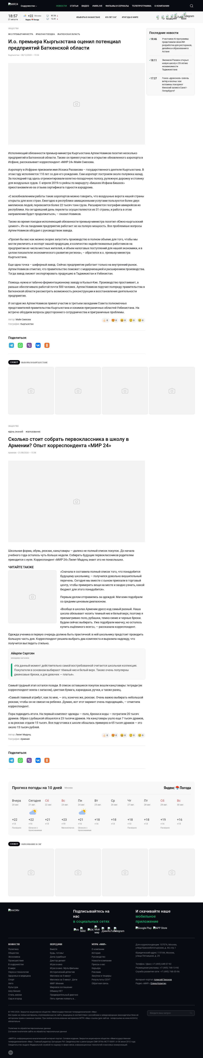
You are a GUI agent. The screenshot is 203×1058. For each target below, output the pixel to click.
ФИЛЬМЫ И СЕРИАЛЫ (117, 6)
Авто (10, 983)
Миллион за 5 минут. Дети (63, 979)
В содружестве (16, 964)
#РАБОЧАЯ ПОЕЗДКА (45, 34)
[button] (29, 6)
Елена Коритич (158, 983)
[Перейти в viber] (29, 345)
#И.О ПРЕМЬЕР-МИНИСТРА (20, 34)
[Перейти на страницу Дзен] (105, 930)
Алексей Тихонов (163, 979)
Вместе (53, 949)
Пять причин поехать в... (63, 998)
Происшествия (16, 960)
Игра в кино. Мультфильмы (64, 968)
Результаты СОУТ (101, 979)
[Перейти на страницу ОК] (91, 929)
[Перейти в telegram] (11, 345)
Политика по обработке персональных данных (29, 1028)
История (96, 953)
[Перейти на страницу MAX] (83, 930)
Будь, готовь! (57, 953)
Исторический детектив (62, 972)
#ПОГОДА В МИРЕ (130, 17)
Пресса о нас (98, 964)
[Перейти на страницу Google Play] (144, 930)
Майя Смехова (23, 319)
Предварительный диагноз (64, 995)
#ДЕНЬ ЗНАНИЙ (15, 432)
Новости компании (101, 960)
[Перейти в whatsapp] (20, 345)
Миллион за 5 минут (60, 976)
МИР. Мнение (57, 983)
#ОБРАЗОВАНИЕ (33, 432)
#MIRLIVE (97, 6)
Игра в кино (56, 964)
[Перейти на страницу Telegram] (119, 930)
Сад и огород (15, 998)
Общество (13, 953)
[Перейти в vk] (38, 345)
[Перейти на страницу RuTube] (112, 930)
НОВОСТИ (61, 6)
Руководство (98, 957)
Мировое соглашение (61, 987)
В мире (11, 968)
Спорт (11, 979)
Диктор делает (57, 960)
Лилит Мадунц (23, 734)
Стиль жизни (15, 995)
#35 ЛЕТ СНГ (111, 17)
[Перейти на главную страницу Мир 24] (13, 6)
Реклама (96, 972)
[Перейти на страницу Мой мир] (98, 929)
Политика (13, 949)
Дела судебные (58, 957)
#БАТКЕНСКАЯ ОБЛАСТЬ (68, 34)
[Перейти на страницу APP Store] (160, 930)
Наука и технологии (18, 972)
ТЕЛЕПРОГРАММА (141, 6)
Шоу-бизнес (14, 991)
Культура (13, 987)
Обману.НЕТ (56, 991)
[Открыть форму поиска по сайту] (191, 6)
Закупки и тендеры (101, 976)
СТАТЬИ (74, 6)
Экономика (14, 957)
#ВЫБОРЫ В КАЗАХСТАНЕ (88, 17)
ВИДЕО (85, 6)
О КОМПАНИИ (161, 6)
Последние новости (163, 33)
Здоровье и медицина (19, 976)
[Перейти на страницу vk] (76, 929)
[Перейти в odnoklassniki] (47, 345)
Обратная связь (100, 983)
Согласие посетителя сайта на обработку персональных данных (37, 1031)
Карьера (96, 968)
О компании (98, 949)
